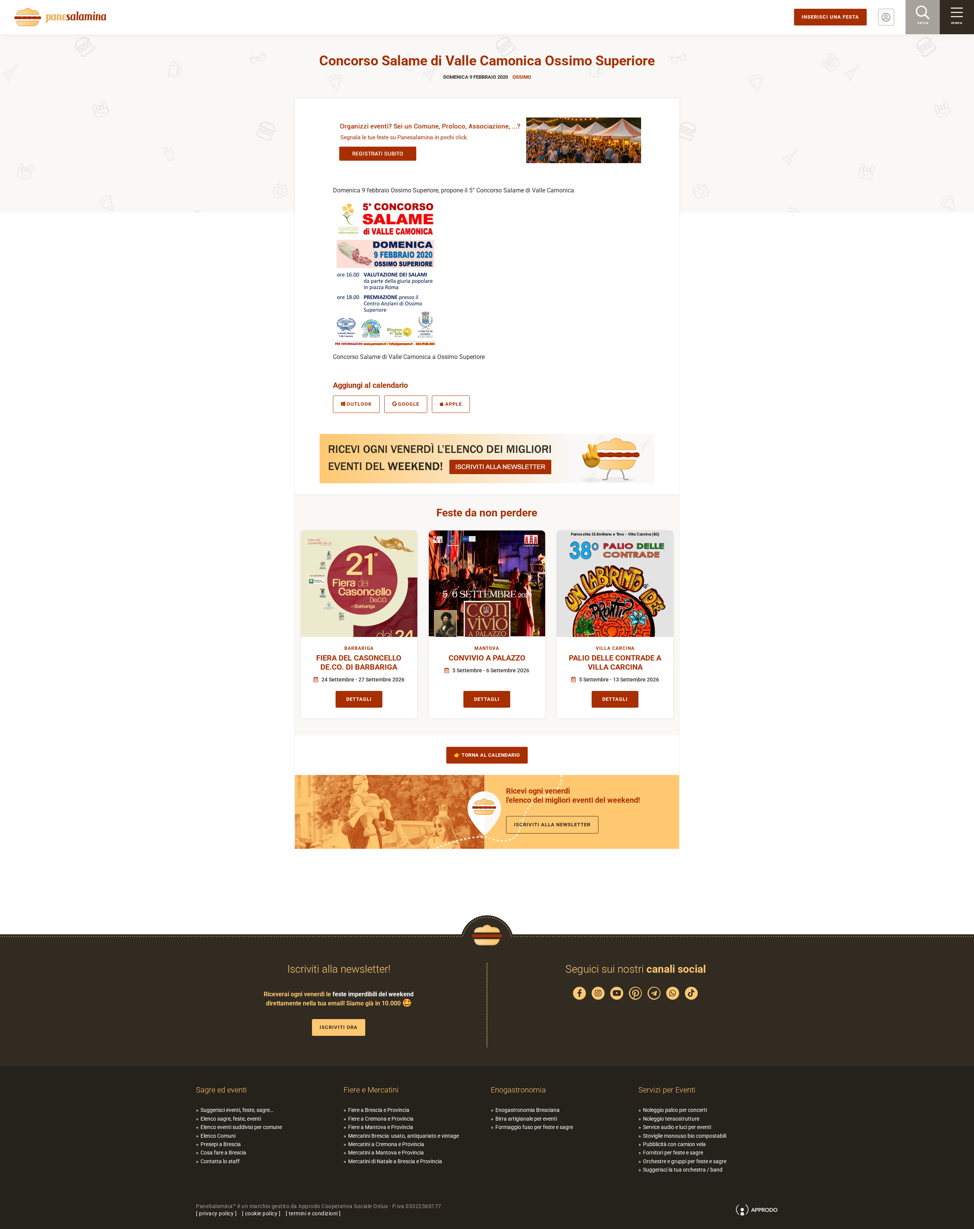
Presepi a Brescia (221, 1144)
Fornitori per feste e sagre (673, 1153)
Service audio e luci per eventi (677, 1127)
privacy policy (216, 1213)
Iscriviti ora (339, 1027)
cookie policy (261, 1213)
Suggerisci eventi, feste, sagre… (237, 1110)
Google (408, 404)
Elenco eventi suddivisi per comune (241, 1127)
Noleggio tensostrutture (671, 1119)
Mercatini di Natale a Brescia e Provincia (395, 1161)
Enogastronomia (518, 1089)
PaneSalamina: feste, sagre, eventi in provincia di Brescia (59, 17)
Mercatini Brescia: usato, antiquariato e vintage (403, 1136)
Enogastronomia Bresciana (527, 1110)
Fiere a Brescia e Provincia (378, 1110)
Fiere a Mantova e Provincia (380, 1127)
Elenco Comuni (218, 1136)
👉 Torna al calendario (487, 755)
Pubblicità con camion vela (674, 1144)
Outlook (359, 404)
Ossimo (521, 77)
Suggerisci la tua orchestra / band (683, 1170)
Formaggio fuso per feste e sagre (534, 1127)
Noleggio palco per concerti (675, 1110)
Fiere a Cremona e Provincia (381, 1119)
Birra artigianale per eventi (526, 1119)
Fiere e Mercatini (371, 1089)
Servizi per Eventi (666, 1089)
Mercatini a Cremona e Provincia (386, 1144)
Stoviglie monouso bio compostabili (684, 1136)
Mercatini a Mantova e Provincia (386, 1153)
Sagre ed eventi (221, 1089)
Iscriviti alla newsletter (552, 824)
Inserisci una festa (830, 17)
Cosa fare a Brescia (223, 1153)
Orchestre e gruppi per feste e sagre (684, 1161)
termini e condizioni (313, 1213)
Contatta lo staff (220, 1161)
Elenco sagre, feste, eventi (231, 1119)
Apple (453, 404)
